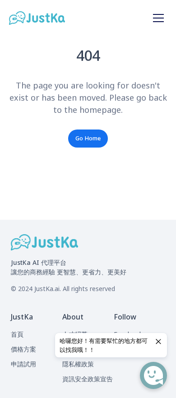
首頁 (17, 334)
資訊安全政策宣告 (87, 379)
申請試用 (23, 364)
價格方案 (23, 349)
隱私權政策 (78, 364)
